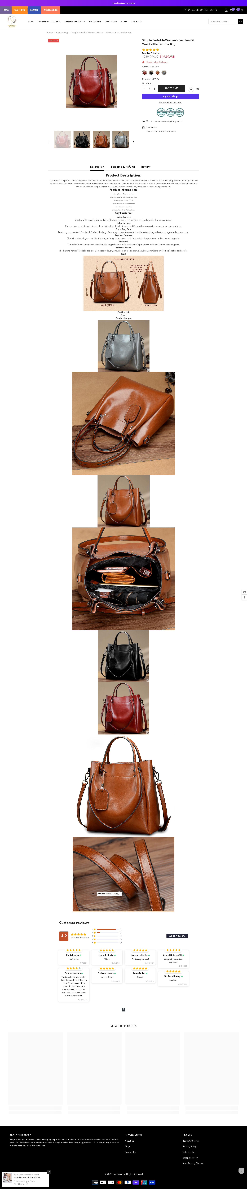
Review (146, 167)
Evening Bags (62, 33)
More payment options (170, 103)
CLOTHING (19, 10)
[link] (35, 1108)
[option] (91, 81)
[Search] (225, 21)
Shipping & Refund (123, 167)
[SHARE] (196, 89)
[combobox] (223, 21)
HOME (6, 10)
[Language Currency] (242, 10)
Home (50, 33)
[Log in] (226, 10)
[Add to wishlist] (191, 89)
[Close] (49, 1172)
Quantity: (146, 84)
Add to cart (172, 89)
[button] (49, 140)
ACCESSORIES (51, 10)
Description (97, 167)
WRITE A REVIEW (177, 936)
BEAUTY (34, 10)
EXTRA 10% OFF (192, 10)
